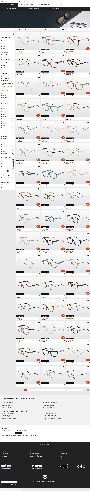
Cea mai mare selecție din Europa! (10, 1)
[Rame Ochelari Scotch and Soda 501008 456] (28, 129)
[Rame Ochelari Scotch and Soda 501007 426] (53, 129)
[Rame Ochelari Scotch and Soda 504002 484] (53, 329)
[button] (9, 5)
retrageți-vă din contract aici (9, 482)
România (83, 0)
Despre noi (3, 451)
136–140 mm (6, 80)
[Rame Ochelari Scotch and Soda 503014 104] (78, 62)
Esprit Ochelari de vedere (50, 419)
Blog (61, 456)
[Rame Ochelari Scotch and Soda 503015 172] (28, 196)
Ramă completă (6, 133)
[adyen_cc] (2, 466)
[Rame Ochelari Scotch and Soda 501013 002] (28, 374)
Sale (3, 93)
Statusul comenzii (64, 458)
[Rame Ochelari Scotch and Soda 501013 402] (53, 374)
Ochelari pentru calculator (8, 57)
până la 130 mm (7, 76)
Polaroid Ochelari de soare (7, 407)
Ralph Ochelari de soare (48, 405)
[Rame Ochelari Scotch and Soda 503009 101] (53, 62)
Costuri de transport (34, 455)
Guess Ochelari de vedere (51, 415)
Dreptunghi (5, 118)
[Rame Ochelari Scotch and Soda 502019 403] (78, 218)
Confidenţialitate (13, 484)
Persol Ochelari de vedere (51, 413)
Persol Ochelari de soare (7, 404)
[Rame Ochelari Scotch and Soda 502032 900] (28, 307)
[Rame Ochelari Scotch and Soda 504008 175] (78, 285)
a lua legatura (4, 456)
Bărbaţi (4, 48)
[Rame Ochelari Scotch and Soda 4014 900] (53, 218)
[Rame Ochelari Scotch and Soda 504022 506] (28, 351)
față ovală (5, 146)
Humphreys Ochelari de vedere (9, 416)
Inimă (4, 144)
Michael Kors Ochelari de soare (50, 402)
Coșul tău (75, 5)
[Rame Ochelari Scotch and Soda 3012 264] (53, 196)
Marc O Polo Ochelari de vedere (9, 418)
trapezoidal (5, 153)
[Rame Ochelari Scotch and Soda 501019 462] (78, 307)
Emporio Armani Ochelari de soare (51, 400)
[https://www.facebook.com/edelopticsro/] (78, 466)
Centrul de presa (4, 453)
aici (36, 435)
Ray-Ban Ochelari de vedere (8, 413)
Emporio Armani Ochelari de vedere (10, 419)
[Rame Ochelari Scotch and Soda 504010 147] (78, 84)
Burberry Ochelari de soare (49, 407)
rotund (4, 116)
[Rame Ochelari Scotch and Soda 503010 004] (53, 351)
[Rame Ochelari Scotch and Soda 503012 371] (78, 40)
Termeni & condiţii (5, 484)
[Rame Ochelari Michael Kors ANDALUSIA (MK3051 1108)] (78, 129)
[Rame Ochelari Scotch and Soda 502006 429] (53, 84)
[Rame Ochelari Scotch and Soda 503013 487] (78, 196)
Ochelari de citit (6, 59)
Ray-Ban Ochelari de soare (7, 400)
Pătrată (4, 151)
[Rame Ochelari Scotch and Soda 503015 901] (78, 262)
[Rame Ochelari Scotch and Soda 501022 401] (78, 374)
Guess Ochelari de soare (48, 404)
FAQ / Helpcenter (63, 453)
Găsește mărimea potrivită (7, 86)
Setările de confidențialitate (7, 455)
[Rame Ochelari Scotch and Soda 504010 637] (53, 107)
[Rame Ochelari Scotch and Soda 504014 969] (28, 107)
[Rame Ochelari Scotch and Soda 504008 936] (28, 173)
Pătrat (4, 114)
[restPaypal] (9, 466)
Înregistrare (62, 5)
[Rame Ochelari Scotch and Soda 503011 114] (53, 307)
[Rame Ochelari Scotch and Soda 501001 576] (78, 351)
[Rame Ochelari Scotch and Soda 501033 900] (78, 329)
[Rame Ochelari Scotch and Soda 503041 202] (28, 329)
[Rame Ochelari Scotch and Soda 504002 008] (78, 240)
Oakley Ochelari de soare (7, 402)
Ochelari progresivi (6, 54)
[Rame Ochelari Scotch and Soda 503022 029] (53, 240)
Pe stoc (4, 95)
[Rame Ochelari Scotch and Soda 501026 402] (28, 62)
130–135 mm (6, 78)
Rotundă (4, 149)
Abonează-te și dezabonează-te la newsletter (70, 455)
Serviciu (32, 451)
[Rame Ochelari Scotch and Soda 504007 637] (53, 173)
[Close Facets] (7, 29)
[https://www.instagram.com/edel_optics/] (81, 466)
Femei (4, 46)
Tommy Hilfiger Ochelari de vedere (53, 418)
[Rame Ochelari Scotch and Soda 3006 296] (78, 173)
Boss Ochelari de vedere (50, 416)
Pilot (4, 121)
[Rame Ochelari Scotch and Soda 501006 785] (28, 262)
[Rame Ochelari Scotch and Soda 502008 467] (78, 107)
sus (88, 481)
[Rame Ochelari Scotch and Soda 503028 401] (28, 285)
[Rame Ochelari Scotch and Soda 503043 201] (53, 40)
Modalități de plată (34, 453)
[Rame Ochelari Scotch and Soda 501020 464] (53, 285)
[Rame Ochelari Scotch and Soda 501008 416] (28, 151)
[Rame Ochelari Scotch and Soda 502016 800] (28, 218)
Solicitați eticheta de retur (36, 456)
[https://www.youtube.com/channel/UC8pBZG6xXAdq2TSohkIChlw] (84, 466)
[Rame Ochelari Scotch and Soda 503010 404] (28, 240)
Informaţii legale (21, 484)
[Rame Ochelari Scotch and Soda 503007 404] (28, 40)
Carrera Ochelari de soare (7, 405)
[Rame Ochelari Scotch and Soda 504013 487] (53, 151)
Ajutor (61, 451)
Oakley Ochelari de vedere (7, 415)
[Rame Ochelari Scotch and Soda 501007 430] (28, 84)
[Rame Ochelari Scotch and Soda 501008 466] (78, 151)
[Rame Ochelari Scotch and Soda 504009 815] (53, 262)
